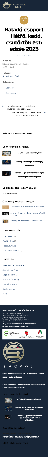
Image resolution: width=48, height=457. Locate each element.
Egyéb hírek (8, 241)
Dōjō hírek (7, 236)
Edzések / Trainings (11, 279)
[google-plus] (32, 366)
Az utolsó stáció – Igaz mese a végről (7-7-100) (27, 214)
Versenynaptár (24, 384)
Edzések (10, 88)
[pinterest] (21, 366)
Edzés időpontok (9, 384)
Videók (41, 374)
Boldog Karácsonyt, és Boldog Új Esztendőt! (29, 408)
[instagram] (15, 366)
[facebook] (4, 366)
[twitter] (10, 366)
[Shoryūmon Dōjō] (14, 8)
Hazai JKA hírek (9, 246)
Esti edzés (11, 93)
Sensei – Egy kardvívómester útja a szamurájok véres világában (29, 418)
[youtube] (26, 366)
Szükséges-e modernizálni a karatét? (27, 206)
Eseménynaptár (9, 284)
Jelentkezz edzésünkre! (13, 265)
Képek (4, 377)
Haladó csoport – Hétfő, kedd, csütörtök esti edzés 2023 (24, 39)
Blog (4, 294)
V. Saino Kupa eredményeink (29, 153)
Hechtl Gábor (23, 56)
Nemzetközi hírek (10, 250)
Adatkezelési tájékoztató (14, 388)
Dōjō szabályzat (9, 275)
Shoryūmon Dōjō (10, 76)
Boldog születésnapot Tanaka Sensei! (28, 221)
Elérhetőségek (9, 289)
